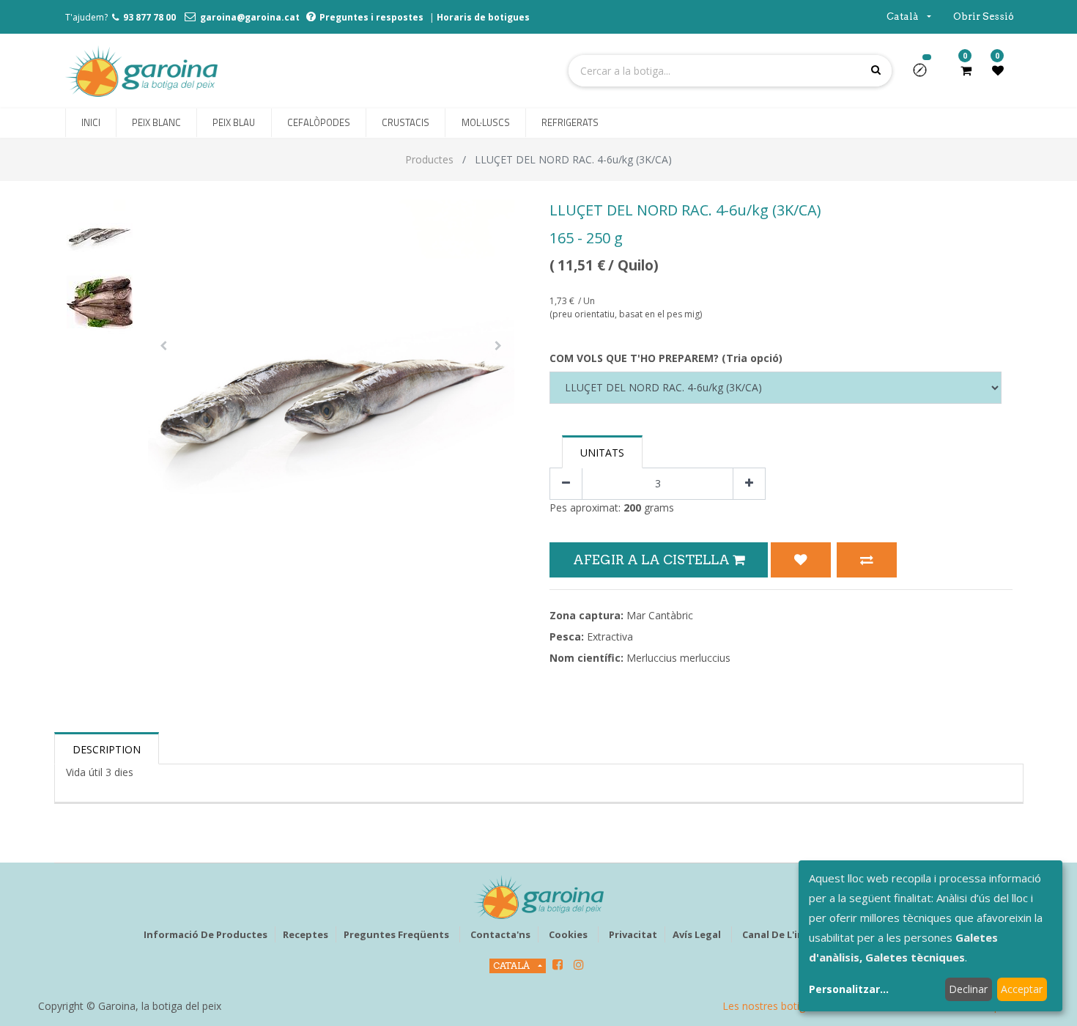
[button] (926, 75)
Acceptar (1022, 989)
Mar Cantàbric (659, 615)
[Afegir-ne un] (749, 484)
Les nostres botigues (772, 1006)
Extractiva (610, 636)
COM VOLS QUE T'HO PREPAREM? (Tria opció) (665, 358)
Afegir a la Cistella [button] (653, 559)
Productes (429, 159)
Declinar (968, 989)
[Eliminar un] (565, 484)
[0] (966, 70)
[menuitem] (90, 123)
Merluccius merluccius (678, 658)
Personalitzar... (849, 989)
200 (632, 507)
